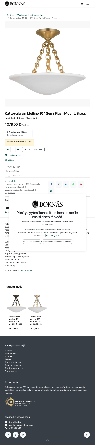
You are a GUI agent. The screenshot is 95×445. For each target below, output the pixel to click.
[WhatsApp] (73, 184)
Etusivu (8, 350)
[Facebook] (51, 184)
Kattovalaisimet (37, 15)
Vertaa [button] (11, 160)
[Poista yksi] (8, 149)
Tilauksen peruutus (14, 368)
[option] (47, 313)
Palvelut (8, 359)
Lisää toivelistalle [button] (15, 155)
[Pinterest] (81, 184)
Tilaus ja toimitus (13, 362)
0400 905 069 (15, 428)
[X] (59, 184)
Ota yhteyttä (11, 371)
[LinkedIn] (66, 184)
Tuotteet (11, 15)
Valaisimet (22, 15)
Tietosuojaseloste (13, 365)
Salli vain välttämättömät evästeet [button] (57, 241)
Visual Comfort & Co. (28, 270)
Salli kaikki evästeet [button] (31, 241)
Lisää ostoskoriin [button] (34, 149)
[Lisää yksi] (18, 149)
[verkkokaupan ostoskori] (81, 3)
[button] (47, 440)
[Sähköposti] (51, 191)
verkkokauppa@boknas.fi (21, 425)
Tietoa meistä (11, 353)
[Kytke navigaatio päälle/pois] (87, 3)
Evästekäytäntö (53, 235)
